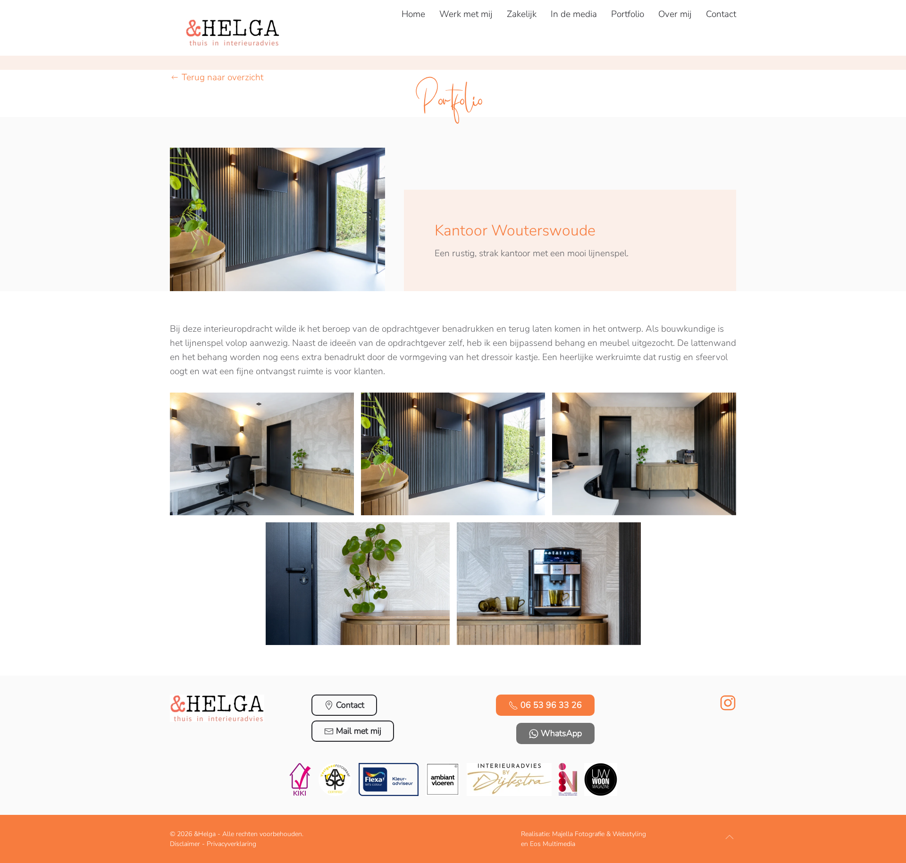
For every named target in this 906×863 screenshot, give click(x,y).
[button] (262, 454)
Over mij (675, 14)
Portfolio (627, 14)
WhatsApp (561, 733)
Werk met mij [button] (466, 14)
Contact (721, 14)
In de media (574, 14)
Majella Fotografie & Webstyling (599, 833)
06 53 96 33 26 (551, 705)
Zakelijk (522, 14)
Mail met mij (358, 731)
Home (413, 14)
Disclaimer (185, 843)
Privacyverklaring (231, 843)
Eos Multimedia (552, 843)
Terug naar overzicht (222, 77)
